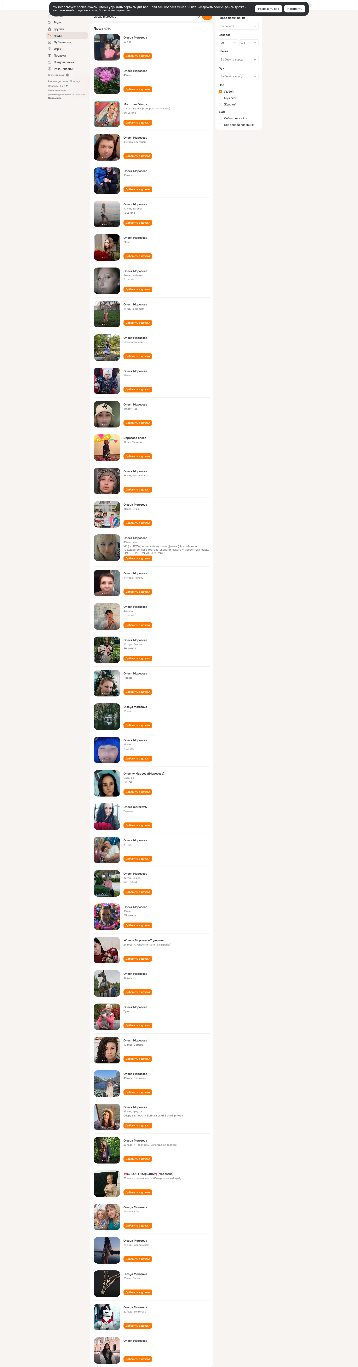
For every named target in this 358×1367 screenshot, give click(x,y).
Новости (53, 86)
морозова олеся (134, 438)
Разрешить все (268, 9)
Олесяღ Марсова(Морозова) (143, 773)
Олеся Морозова (135, 71)
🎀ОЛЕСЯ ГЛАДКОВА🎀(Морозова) (148, 1174)
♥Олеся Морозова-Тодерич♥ (143, 940)
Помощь (75, 81)
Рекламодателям (58, 81)
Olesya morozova (135, 707)
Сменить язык (56, 75)
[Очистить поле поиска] (199, 16)
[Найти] (207, 16)
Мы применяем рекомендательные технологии (66, 94)
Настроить (294, 9)
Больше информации (114, 10)
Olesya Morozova (135, 37)
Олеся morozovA (135, 807)
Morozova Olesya (135, 104)
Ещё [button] (62, 86)
